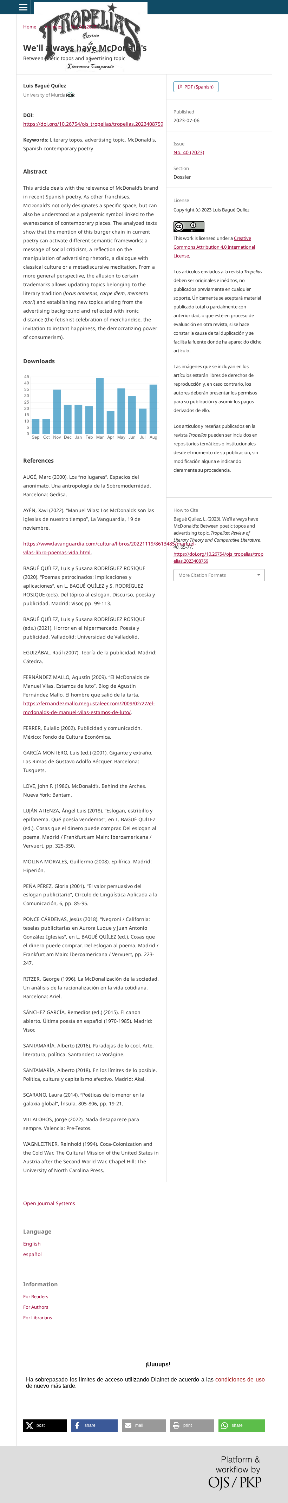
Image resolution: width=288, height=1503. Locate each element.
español (32, 1254)
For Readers (35, 1296)
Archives (53, 27)
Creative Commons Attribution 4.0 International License (214, 247)
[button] (45, 1425)
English (32, 1243)
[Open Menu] (23, 7)
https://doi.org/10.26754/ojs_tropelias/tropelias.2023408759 (93, 123)
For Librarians (37, 1317)
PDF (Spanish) (198, 87)
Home (29, 27)
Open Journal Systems (49, 1203)
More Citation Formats (202, 575)
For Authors (35, 1307)
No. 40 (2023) (84, 27)
